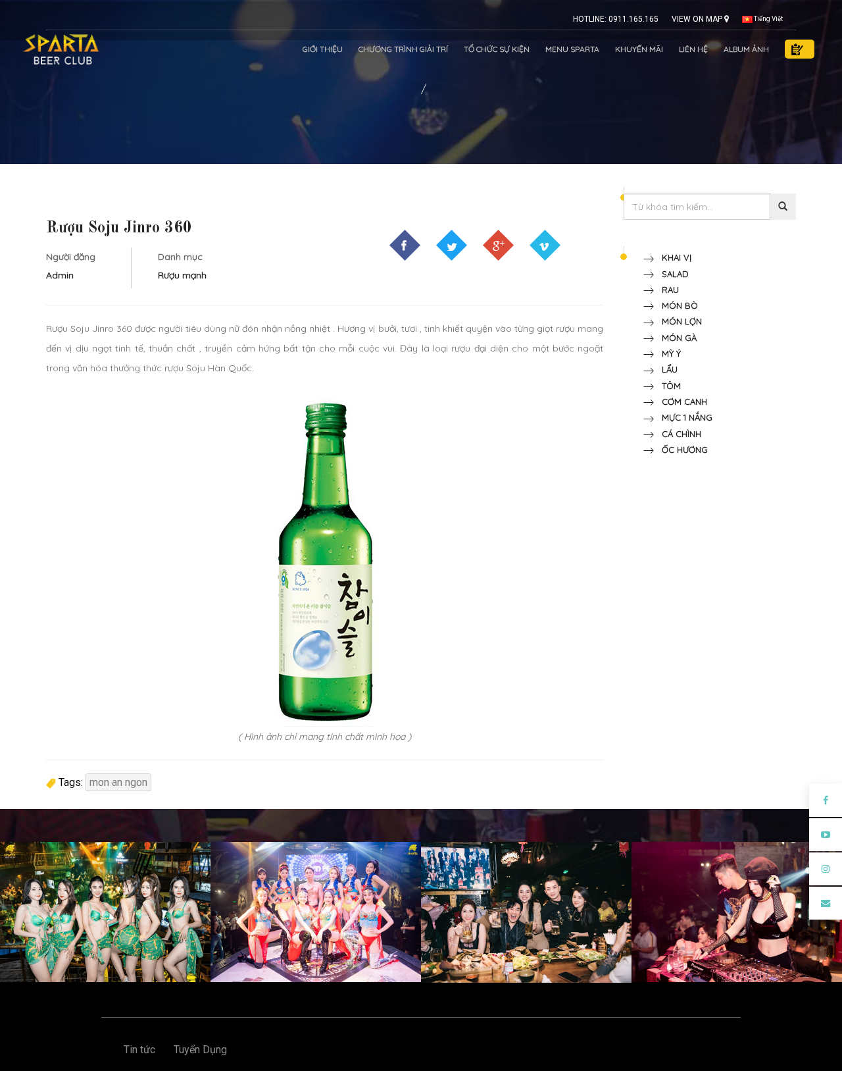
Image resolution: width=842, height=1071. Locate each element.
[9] (105, 911)
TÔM (667, 385)
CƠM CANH (680, 401)
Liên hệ (693, 49)
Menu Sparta (572, 49)
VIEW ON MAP (698, 19)
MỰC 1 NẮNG (683, 417)
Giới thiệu (323, 49)
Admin (60, 275)
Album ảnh (746, 49)
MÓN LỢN (678, 321)
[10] (315, 911)
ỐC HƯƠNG (681, 449)
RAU (666, 289)
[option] (105, 912)
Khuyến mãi (639, 49)
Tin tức (139, 1049)
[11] (526, 911)
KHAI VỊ (672, 257)
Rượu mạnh (182, 275)
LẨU (666, 369)
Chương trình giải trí (403, 49)
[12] (737, 911)
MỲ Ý (667, 353)
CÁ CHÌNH (677, 434)
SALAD (671, 274)
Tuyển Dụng (200, 1049)
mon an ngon (118, 782)
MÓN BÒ (676, 305)
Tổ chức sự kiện (497, 49)
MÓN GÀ (675, 337)
